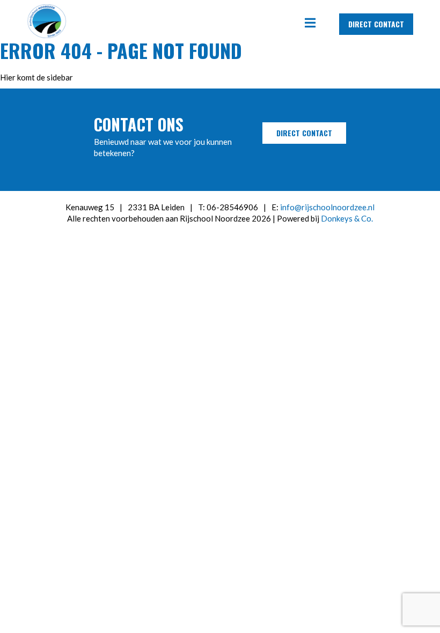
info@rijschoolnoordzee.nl (327, 207)
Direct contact (376, 24)
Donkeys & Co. (347, 218)
